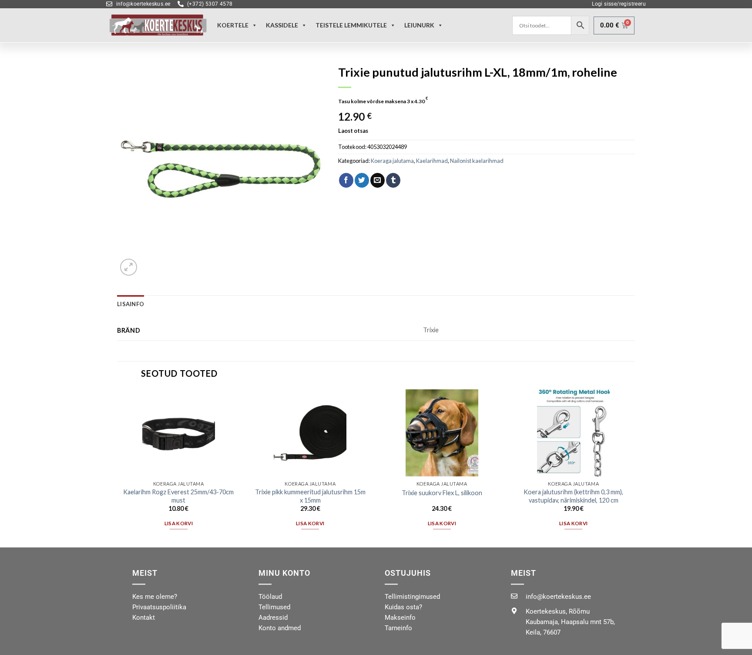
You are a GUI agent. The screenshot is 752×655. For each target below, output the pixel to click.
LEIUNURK (419, 25)
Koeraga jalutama (392, 160)
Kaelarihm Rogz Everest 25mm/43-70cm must (178, 496)
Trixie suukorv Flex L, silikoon (442, 492)
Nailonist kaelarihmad (477, 160)
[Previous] (117, 467)
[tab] (130, 304)
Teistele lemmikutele (351, 25)
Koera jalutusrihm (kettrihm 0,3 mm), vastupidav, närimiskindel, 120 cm (573, 496)
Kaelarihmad (432, 160)
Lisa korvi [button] (178, 523)
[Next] (634, 467)
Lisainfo (130, 303)
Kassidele (282, 25)
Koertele (232, 25)
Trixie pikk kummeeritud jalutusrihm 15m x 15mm (310, 496)
